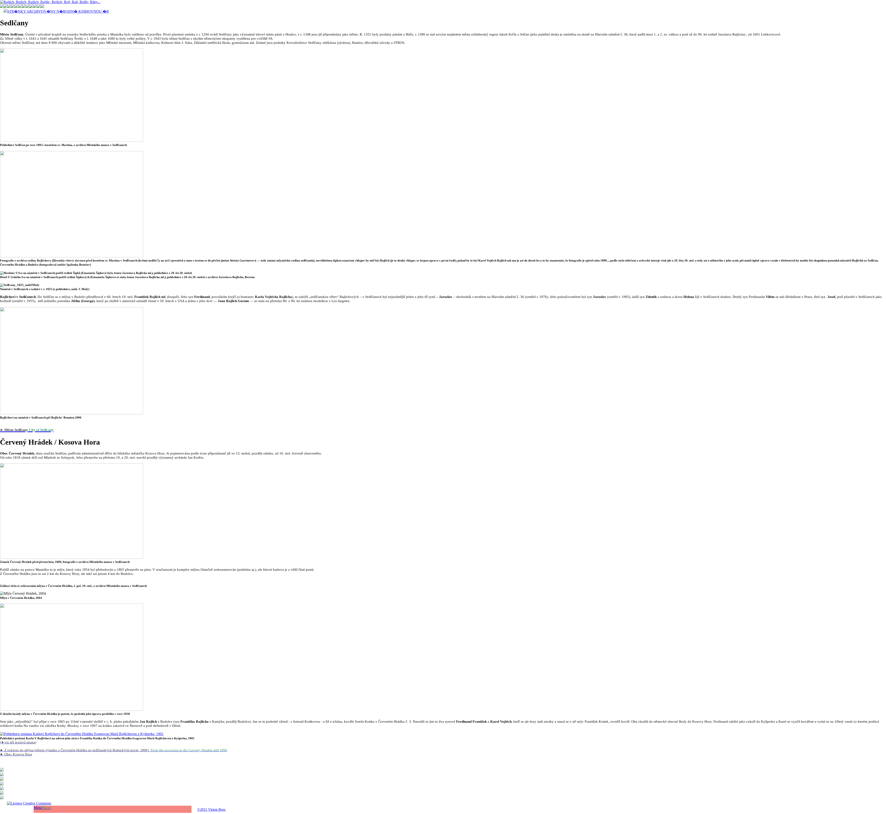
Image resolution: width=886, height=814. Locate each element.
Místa (42, 808)
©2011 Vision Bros (211, 809)
